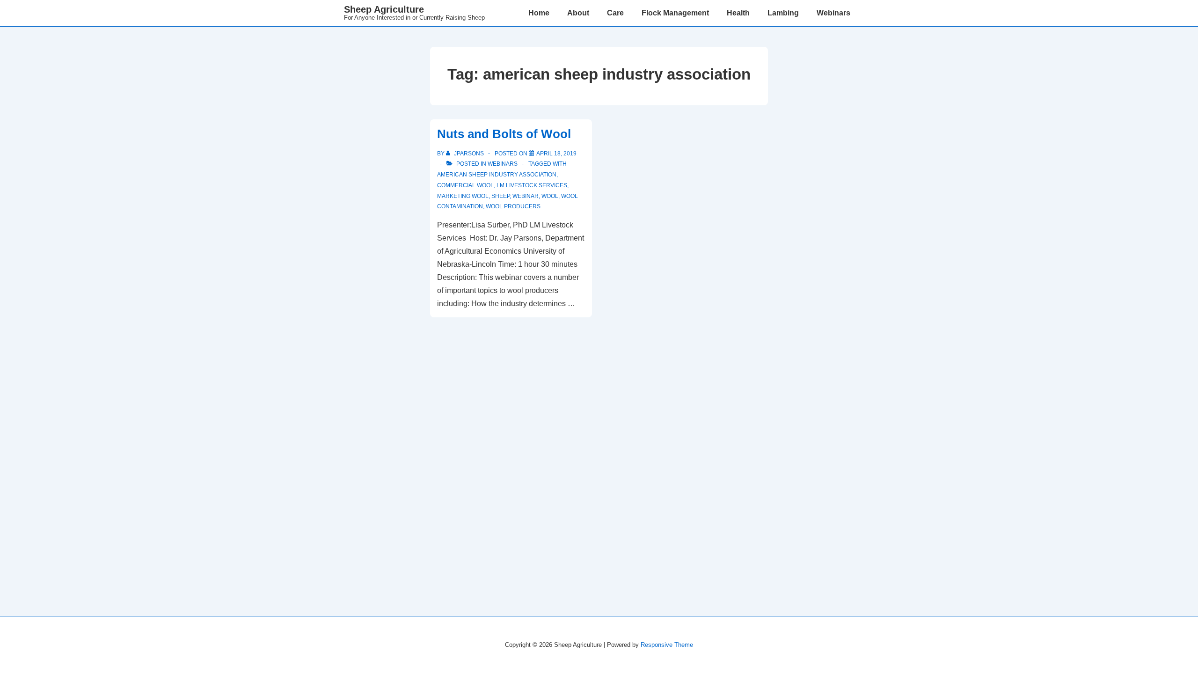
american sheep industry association (496, 174)
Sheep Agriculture (384, 9)
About (578, 13)
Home (538, 13)
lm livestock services (532, 185)
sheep (500, 196)
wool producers (513, 206)
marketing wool (463, 196)
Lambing (783, 13)
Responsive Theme (667, 644)
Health (738, 13)
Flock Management (675, 13)
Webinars (833, 13)
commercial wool (465, 185)
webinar (525, 196)
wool (549, 196)
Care (615, 13)
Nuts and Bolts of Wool (504, 134)
